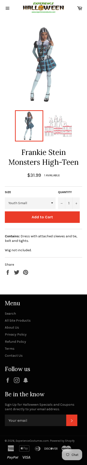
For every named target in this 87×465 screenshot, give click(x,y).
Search (10, 314)
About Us (12, 327)
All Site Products (18, 320)
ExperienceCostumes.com (32, 440)
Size (8, 192)
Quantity (65, 192)
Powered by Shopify (62, 440)
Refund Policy (15, 342)
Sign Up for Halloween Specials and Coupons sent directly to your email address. (39, 407)
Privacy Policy (16, 334)
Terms (9, 349)
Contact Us (14, 356)
